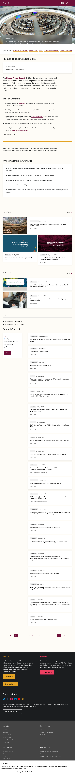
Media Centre (43, 735)
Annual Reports (7, 737)
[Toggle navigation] (70, 3)
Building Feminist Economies (48, 754)
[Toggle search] (66, 3)
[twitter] (4, 699)
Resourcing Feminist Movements (49, 751)
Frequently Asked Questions (10, 740)
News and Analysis (12, 341)
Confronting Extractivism (51, 50)
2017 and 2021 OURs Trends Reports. (42, 175)
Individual (8, 676)
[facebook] (8, 699)
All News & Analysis (45, 730)
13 (51, 635)
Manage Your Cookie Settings (25, 772)
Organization (9, 684)
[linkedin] (15, 699)
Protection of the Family (20, 50)
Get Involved (6, 758)
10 (39, 635)
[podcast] (23, 699)
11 (43, 635)
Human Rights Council (15, 78)
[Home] (6, 3)
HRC (40, 50)
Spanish (21, 69)
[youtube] (19, 699)
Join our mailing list (11, 711)
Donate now (46, 672)
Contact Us (6, 742)
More (68, 212)
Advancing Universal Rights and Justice (50, 756)
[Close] (72, 763)
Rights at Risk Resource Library (14, 324)
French (17, 69)
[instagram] (11, 699)
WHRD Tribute (33, 50)
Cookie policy (22, 768)
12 (47, 635)
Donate (4, 754)
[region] (37, 767)
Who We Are (6, 730)
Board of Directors (7, 735)
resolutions (21, 103)
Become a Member (8, 751)
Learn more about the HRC (11, 134)
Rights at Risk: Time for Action (14, 321)
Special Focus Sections (46, 732)
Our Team (5, 732)
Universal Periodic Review (20, 130)
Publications (9, 344)
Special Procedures (37, 116)
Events (4, 756)
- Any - (8, 339)
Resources (9, 347)
